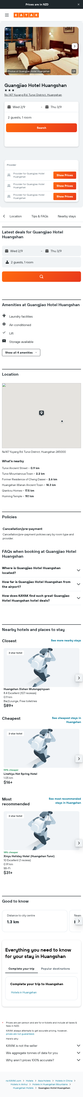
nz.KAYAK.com (13, 1080)
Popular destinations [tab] (55, 968)
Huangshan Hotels (23, 1087)
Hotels (29, 1080)
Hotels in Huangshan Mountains (50, 1084)
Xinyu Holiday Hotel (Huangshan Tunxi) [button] (29, 856)
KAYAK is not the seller (21, 1046)
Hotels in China (63, 1080)
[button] (78, 4)
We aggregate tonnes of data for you (32, 1053)
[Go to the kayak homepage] (26, 15)
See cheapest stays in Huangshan (66, 720)
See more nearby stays (66, 640)
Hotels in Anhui (19, 1084)
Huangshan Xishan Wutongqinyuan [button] (27, 689)
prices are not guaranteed (20, 1033)
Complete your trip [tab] (21, 968)
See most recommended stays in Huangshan (65, 801)
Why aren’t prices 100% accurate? (30, 1060)
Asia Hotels (44, 1080)
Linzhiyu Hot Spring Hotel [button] (20, 774)
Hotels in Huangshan (24, 992)
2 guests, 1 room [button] (20, 117)
